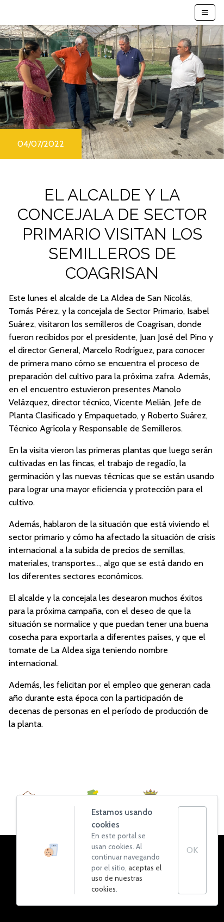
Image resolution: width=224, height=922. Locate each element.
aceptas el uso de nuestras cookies (126, 878)
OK (192, 850)
